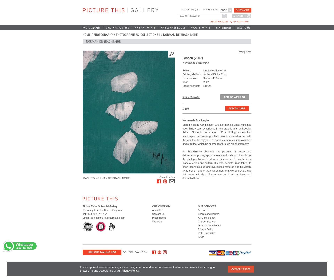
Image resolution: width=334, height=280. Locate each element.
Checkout (242, 10)
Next (248, 52)
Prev (241, 52)
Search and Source (208, 214)
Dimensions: (189, 78)
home (87, 35)
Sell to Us (244, 27)
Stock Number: (191, 85)
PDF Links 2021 (207, 233)
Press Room (159, 217)
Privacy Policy (130, 270)
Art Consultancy (206, 217)
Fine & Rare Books (173, 27)
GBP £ (224, 10)
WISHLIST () (210, 10)
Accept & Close (240, 268)
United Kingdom (229, 22)
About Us (157, 210)
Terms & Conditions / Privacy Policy (209, 227)
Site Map (157, 221)
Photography (91, 27)
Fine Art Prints (145, 27)
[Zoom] (129, 112)
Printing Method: (191, 74)
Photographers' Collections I (138, 35)
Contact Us (158, 214)
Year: (185, 81)
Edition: (186, 70)
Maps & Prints (200, 27)
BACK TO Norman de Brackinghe (106, 178)
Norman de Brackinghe (180, 35)
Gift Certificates (206, 221)
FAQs (201, 237)
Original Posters (117, 27)
